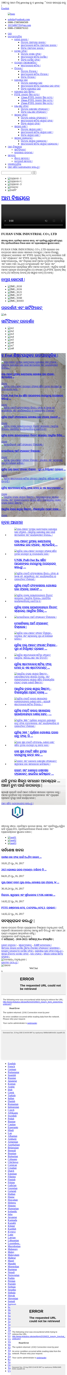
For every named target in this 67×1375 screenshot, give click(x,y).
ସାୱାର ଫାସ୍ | (21, 114)
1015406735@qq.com (19, 25)
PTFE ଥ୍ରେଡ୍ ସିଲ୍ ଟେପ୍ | (27, 94)
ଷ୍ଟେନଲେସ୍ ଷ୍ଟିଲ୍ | (31, 65)
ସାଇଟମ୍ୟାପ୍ (25, 945)
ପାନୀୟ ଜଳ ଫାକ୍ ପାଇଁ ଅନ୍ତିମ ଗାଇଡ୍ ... (21, 857)
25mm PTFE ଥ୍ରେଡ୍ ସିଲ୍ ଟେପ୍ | (37, 103)
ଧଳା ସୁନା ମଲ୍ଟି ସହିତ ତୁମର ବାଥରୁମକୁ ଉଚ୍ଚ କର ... (30, 753)
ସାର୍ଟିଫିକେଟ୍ (20, 149)
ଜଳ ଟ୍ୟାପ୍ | (36, 953)
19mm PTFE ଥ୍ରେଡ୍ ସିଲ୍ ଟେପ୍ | (37, 100)
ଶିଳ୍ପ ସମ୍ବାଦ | (22, 158)
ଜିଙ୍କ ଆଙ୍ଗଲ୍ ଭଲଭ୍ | (32, 48)
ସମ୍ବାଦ (12, 155)
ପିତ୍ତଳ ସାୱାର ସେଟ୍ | (31, 129)
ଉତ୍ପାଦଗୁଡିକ (15, 36)
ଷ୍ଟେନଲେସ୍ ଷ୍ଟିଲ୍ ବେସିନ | (34, 56)
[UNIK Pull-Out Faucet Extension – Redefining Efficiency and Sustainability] (33, 463)
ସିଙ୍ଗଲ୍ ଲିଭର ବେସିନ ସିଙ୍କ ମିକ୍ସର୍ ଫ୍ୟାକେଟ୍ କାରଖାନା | (30, 948)
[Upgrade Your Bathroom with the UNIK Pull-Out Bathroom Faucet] (33, 389)
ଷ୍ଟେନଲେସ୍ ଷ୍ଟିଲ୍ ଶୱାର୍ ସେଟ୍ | (37, 132)
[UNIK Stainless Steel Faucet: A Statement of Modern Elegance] (33, 481)
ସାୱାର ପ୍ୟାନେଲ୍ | (23, 138)
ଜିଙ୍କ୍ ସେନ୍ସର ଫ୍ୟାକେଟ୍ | (34, 112)
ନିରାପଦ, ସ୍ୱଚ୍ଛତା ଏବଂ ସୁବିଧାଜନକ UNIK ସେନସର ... (28, 895)
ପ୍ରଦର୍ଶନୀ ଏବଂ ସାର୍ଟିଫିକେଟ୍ (21, 308)
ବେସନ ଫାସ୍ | (20, 51)
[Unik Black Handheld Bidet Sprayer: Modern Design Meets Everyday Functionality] (33, 429)
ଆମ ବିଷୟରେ (15, 146)
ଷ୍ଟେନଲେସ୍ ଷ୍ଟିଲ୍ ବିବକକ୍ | (35, 74)
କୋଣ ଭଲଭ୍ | (21, 39)
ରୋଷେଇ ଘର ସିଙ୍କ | (24, 91)
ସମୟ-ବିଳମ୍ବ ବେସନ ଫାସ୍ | (15, 953)
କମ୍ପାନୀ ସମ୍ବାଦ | (23, 161)
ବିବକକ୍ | (18, 68)
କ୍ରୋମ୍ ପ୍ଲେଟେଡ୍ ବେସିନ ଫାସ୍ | (17, 950)
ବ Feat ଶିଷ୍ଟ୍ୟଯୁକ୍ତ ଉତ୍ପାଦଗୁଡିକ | (29, 355)
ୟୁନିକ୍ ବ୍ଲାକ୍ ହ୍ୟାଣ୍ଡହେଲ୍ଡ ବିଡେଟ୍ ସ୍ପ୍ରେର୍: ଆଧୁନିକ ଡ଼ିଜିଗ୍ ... (35, 609)
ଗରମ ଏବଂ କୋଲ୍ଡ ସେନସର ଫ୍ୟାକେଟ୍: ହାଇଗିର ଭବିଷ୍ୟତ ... (34, 772)
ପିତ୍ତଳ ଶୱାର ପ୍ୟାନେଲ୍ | (34, 140)
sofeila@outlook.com (19, 19)
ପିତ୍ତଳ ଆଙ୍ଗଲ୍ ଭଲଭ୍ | (33, 42)
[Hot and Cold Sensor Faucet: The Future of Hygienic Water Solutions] (36, 764)
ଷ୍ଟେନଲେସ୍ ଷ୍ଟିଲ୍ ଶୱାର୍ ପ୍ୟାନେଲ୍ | (40, 143)
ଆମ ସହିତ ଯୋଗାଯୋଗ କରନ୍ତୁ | (24, 167)
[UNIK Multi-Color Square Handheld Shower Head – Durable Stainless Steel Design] (36, 704)
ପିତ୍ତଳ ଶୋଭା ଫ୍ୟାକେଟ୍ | (34, 117)
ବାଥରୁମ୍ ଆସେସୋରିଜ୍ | (25, 62)
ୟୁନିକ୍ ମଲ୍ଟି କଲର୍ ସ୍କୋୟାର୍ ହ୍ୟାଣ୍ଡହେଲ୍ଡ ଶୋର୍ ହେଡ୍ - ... (33, 712)
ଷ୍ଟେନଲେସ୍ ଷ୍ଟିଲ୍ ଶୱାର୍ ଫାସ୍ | (37, 120)
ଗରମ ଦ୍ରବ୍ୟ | (9, 945)
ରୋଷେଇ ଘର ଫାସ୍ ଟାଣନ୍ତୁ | (49, 950)
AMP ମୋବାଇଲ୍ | (43, 945)
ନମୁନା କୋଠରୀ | (13, 279)
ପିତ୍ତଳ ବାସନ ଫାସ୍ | (31, 54)
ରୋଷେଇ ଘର (21, 80)
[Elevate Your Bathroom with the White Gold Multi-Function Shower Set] (36, 745)
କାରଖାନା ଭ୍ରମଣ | (23, 152)
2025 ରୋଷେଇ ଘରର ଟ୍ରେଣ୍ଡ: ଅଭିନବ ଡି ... (24, 869)
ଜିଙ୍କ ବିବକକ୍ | (28, 77)
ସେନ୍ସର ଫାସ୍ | (21, 106)
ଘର (10, 33)
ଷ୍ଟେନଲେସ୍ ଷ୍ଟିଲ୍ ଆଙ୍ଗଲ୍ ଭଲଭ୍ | (39, 45)
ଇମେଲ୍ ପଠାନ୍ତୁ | (9, 962)
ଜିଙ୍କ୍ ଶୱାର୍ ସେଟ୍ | (30, 135)
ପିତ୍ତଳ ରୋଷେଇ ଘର (31, 83)
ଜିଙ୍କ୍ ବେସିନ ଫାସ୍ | (30, 59)
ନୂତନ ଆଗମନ (12, 522)
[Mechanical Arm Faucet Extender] (22, 444)
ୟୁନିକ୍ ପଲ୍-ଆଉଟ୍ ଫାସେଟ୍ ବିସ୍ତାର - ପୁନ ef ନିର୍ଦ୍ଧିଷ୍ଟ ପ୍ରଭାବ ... (35, 646)
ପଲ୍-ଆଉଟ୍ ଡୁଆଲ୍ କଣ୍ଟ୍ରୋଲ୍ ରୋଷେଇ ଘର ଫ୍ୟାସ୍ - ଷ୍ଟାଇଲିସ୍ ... (36, 542)
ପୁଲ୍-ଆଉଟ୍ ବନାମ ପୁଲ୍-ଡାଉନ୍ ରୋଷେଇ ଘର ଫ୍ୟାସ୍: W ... (30, 882)
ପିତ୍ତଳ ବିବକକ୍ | (29, 71)
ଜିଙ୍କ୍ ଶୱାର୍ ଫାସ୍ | (30, 123)
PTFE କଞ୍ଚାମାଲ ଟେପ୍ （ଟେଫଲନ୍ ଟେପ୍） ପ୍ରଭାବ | (28, 907)
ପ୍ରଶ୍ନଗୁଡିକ (14, 164)
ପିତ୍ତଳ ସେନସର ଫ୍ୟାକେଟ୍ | (35, 109)
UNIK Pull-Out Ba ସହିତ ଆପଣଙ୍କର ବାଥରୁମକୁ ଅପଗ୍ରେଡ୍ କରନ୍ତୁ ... (35, 563)
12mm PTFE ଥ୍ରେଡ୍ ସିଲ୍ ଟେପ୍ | (37, 97)
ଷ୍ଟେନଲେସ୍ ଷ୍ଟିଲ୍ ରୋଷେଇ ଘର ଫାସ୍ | (40, 85)
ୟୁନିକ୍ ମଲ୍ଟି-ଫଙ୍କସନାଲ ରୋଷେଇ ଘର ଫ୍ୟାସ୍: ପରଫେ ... (35, 587)
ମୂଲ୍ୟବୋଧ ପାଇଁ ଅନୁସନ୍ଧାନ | (16, 936)
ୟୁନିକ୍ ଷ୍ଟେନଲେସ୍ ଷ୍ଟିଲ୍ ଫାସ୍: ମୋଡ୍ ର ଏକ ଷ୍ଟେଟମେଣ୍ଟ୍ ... (33, 665)
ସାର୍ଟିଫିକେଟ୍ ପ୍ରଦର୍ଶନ (17, 321)
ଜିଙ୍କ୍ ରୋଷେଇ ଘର (31, 88)
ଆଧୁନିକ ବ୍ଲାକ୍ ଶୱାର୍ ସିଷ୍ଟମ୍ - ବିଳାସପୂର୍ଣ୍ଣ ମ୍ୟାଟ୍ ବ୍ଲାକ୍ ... (32, 690)
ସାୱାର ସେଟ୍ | (21, 126)
